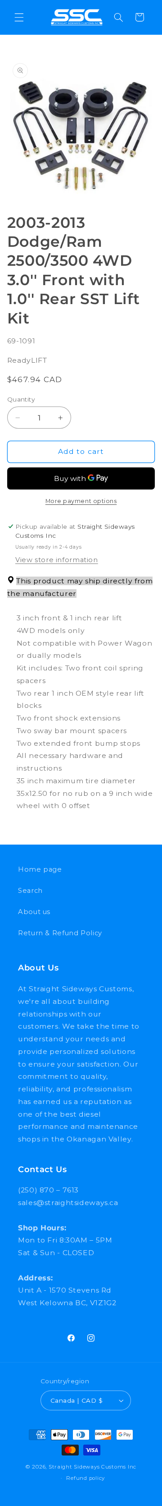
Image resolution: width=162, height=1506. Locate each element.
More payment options (81, 501)
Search (30, 891)
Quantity (21, 399)
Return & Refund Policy (60, 933)
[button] (19, 17)
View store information (56, 560)
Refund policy (85, 1478)
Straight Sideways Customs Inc (92, 1467)
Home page (40, 869)
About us (34, 912)
